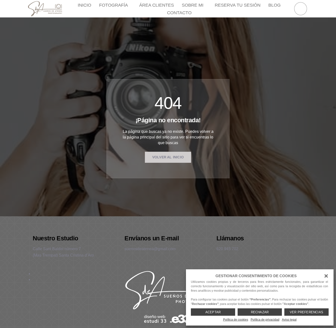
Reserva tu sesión (237, 5)
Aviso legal (289, 319)
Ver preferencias (306, 312)
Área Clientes (156, 5)
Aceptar (213, 312)
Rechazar (260, 312)
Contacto (179, 12)
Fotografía (113, 5)
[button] (326, 275)
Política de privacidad (265, 319)
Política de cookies (235, 319)
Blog (274, 5)
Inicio (84, 5)
